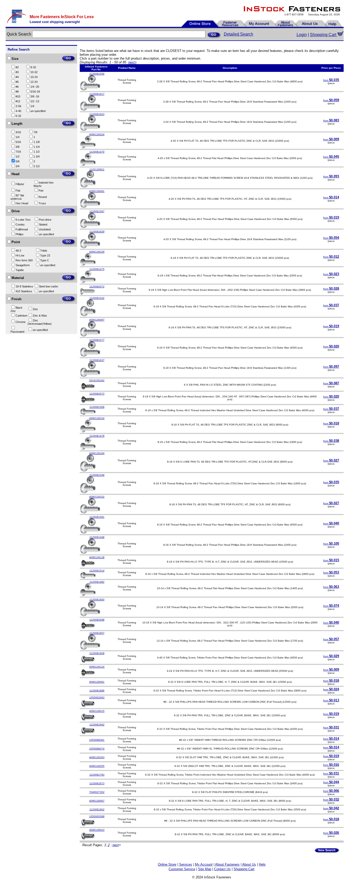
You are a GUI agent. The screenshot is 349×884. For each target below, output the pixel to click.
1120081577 (96, 340)
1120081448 (96, 537)
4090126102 (96, 496)
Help (262, 864)
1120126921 (96, 169)
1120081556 (96, 73)
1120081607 (96, 633)
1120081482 (96, 581)
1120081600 (96, 599)
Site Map (204, 869)
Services (185, 864)
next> (132, 62)
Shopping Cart (323, 34)
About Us (249, 864)
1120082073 (96, 393)
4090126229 (96, 251)
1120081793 (96, 774)
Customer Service (182, 869)
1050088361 (96, 739)
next (115, 845)
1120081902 (96, 809)
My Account (204, 864)
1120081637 (96, 360)
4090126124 (96, 666)
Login (302, 34)
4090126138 (96, 557)
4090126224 (96, 134)
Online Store (167, 864)
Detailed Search (238, 34)
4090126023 (96, 830)
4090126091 (96, 191)
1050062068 (96, 816)
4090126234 (96, 418)
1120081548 (96, 475)
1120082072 (96, 286)
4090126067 (96, 800)
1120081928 (96, 653)
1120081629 (96, 231)
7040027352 (96, 792)
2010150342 (96, 380)
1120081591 (96, 517)
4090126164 (96, 453)
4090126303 (96, 757)
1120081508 (96, 407)
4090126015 (96, 711)
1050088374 (96, 748)
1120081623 (96, 114)
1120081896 (96, 690)
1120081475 (96, 269)
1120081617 (96, 94)
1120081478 (96, 435)
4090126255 (96, 766)
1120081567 (96, 211)
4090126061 (96, 681)
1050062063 (96, 697)
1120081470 (96, 151)
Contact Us (222, 869)
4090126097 (96, 319)
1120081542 (96, 298)
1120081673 (96, 783)
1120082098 (96, 619)
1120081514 (96, 570)
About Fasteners (227, 864)
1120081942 (96, 724)
